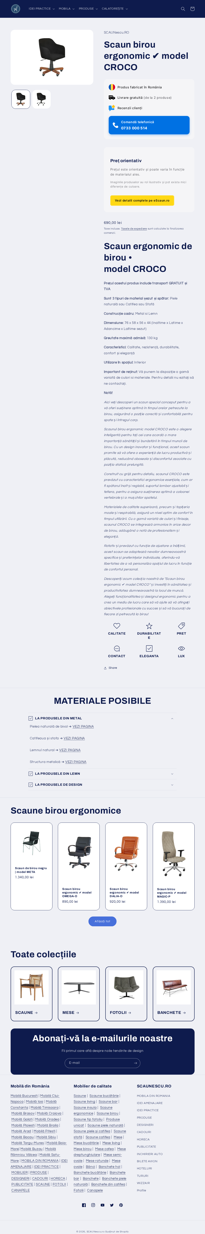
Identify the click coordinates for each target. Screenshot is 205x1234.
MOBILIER (19, 1172)
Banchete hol (110, 1167)
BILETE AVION (147, 1161)
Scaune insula (85, 1107)
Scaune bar (108, 1101)
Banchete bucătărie (90, 1172)
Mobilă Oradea (47, 1119)
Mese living (111, 1143)
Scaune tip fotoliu (88, 1119)
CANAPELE (20, 1190)
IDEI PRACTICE (46, 1167)
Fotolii (78, 1190)
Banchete (91, 1178)
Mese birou (82, 1149)
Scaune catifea (98, 1137)
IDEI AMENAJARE (150, 1103)
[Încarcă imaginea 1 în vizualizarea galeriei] (21, 99)
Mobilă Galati (22, 1119)
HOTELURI (144, 1168)
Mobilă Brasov (22, 1113)
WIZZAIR (143, 1183)
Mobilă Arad (21, 1131)
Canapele (95, 1190)
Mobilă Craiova (49, 1113)
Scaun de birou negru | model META (31, 870)
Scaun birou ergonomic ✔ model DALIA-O (124, 892)
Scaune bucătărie (104, 1096)
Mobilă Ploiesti (23, 1125)
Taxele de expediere (134, 229)
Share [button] (113, 667)
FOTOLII (118, 1012)
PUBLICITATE (22, 1184)
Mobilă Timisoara (44, 1107)
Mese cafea (104, 1149)
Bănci (90, 1167)
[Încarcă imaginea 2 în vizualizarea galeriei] (41, 99)
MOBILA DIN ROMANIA (39, 1161)
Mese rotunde (97, 1161)
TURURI (143, 1175)
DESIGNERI (20, 1178)
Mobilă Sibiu (46, 1137)
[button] (41, 8)
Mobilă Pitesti (44, 1131)
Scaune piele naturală (105, 1125)
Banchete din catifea (108, 1184)
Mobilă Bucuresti (24, 1096)
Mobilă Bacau (22, 1137)
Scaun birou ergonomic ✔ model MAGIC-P (171, 893)
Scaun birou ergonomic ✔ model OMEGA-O (76, 892)
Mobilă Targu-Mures (27, 1143)
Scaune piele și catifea (92, 1131)
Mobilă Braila (47, 1125)
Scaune (80, 1096)
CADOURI (40, 1178)
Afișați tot (102, 921)
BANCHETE (169, 1012)
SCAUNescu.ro (96, 1232)
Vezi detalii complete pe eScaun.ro (142, 200)
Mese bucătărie (86, 1143)
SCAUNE (24, 1012)
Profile (141, 1190)
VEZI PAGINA (83, 726)
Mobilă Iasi (34, 1101)
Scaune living (84, 1101)
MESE (68, 1012)
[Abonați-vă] (135, 1063)
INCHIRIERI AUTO (150, 1154)
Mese (118, 1137)
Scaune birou (108, 1113)
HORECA (58, 1178)
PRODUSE (38, 1172)
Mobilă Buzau (31, 1149)
